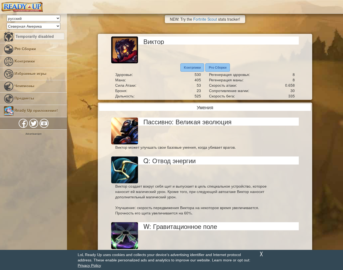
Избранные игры (29, 73)
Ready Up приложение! (35, 110)
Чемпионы (23, 85)
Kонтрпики (24, 61)
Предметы (23, 98)
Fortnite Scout (205, 19)
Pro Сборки (24, 48)
